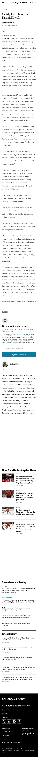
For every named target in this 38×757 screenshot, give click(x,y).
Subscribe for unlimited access (11, 710)
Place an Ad (6, 735)
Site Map (4, 713)
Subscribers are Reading (14, 582)
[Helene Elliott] (5, 364)
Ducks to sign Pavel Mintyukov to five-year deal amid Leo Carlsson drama (26, 512)
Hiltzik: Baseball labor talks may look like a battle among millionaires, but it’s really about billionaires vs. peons (18, 590)
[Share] (4, 31)
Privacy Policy (6, 342)
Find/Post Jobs (7, 732)
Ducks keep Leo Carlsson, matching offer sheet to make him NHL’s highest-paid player (25, 496)
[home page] (19, 2)
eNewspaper (6, 728)
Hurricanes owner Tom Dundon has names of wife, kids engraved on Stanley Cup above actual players (25, 479)
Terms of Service (25, 334)
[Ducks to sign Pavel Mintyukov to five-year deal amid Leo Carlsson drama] (8, 511)
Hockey (5, 9)
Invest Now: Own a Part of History (28, 734)
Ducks (18, 490)
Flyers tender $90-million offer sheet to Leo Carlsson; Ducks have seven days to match (25, 527)
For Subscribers (7, 597)
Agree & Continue (19, 355)
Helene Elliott (15, 364)
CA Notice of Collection (11, 750)
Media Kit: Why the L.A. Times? (28, 729)
